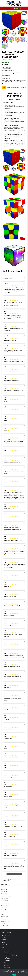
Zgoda (14, 974)
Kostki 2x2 (3, 889)
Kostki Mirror (3, 900)
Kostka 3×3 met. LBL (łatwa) (9, 954)
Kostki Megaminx (4, 898)
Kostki (8, 78)
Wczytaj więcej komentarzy (14, 873)
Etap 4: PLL (7, 960)
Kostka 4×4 (6, 962)
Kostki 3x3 (3, 891)
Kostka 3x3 (23, 80)
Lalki (2, 914)
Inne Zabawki (4, 912)
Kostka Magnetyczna (12, 81)
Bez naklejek (18, 80)
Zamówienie (4, 945)
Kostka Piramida (7, 967)
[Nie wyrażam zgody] (26, 972)
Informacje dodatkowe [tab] (13, 87)
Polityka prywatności (6, 932)
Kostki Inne (3, 907)
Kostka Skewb (6, 965)
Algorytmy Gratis (11, 80)
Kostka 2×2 (6, 952)
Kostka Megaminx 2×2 (8, 968)
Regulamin (4, 930)
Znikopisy (3, 918)
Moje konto (4, 944)
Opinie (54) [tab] (23, 87)
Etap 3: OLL (7, 958)
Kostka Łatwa (5, 81)
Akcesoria (3, 909)
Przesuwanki (3, 916)
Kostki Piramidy (4, 902)
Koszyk (3, 947)
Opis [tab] (4, 87)
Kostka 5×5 (6, 963)
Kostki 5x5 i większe (5, 896)
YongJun (7, 83)
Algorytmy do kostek (6, 950)
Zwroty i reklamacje (6, 935)
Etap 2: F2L (7, 957)
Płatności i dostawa (6, 934)
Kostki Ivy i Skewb (4, 905)
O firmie (4, 937)
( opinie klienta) (10, 59)
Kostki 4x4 (3, 893)
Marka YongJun (20, 81)
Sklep (3, 942)
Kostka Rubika (5, 939)
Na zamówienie (4, 921)
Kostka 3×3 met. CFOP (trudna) (10, 955)
